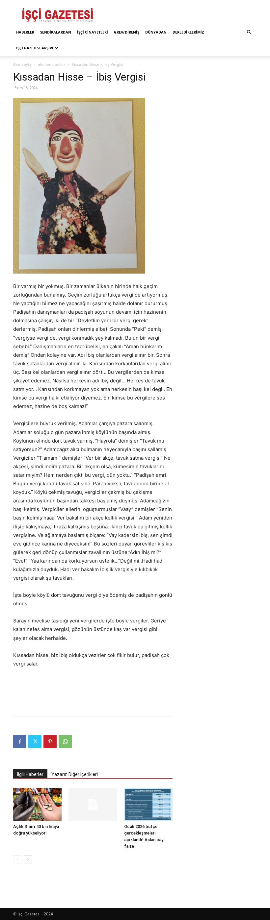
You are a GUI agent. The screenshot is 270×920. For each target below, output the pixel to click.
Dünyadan (156, 32)
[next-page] (28, 859)
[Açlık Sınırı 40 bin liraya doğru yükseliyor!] (37, 804)
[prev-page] (17, 859)
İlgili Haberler (30, 774)
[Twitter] (34, 741)
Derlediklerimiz (188, 32)
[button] (249, 32)
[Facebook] (19, 741)
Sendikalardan (55, 32)
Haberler (25, 32)
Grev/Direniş (126, 32)
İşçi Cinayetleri (92, 32)
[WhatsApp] (65, 741)
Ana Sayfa (22, 64)
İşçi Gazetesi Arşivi (34, 47)
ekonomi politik (52, 64)
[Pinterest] (50, 741)
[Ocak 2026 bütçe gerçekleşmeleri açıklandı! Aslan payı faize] (148, 804)
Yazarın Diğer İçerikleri (74, 774)
